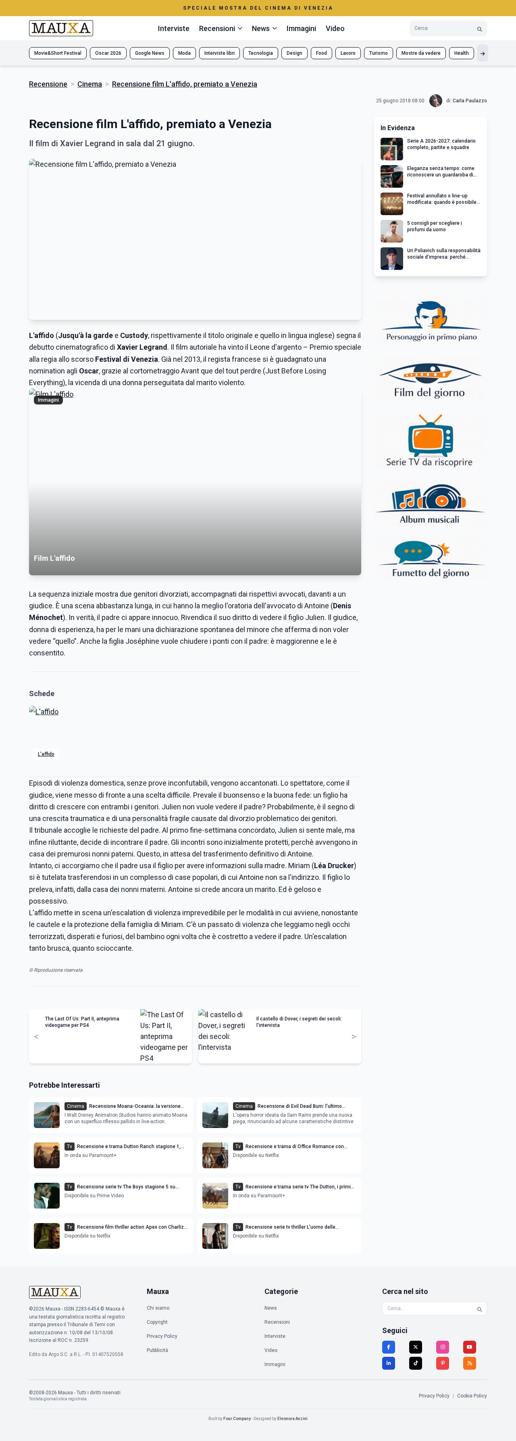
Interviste (173, 28)
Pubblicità (157, 1350)
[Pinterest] (442, 1363)
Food (321, 53)
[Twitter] (415, 1347)
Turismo (378, 53)
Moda (184, 53)
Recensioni (277, 1322)
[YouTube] (469, 1347)
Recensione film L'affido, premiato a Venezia (184, 84)
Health (461, 53)
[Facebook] (388, 1347)
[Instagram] (442, 1347)
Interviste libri (219, 53)
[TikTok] (415, 1363)
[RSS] (469, 1363)
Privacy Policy (162, 1336)
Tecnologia (260, 53)
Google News (149, 53)
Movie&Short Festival (57, 53)
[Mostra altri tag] (482, 53)
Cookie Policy (472, 1396)
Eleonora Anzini (292, 1418)
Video (335, 28)
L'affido (46, 754)
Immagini (301, 28)
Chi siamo (158, 1308)
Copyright (157, 1322)
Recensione (48, 84)
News (270, 1308)
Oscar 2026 (108, 53)
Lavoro (348, 53)
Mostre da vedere (421, 53)
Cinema (89, 84)
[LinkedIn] (388, 1363)
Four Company (237, 1418)
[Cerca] (479, 28)
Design (294, 53)
